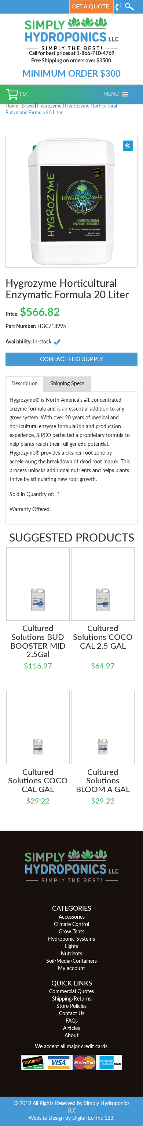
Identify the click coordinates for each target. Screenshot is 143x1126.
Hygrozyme (49, 106)
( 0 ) (23, 94)
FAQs (72, 1021)
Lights (71, 946)
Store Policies (71, 1006)
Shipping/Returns (71, 999)
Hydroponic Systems (71, 939)
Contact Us (71, 1013)
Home (12, 106)
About (71, 1035)
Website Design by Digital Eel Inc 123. (71, 1118)
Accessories (72, 917)
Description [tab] (24, 383)
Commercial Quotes (71, 991)
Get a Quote (90, 7)
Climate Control (71, 924)
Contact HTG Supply (71, 359)
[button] (111, 94)
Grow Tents (71, 931)
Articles (71, 1028)
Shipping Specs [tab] (67, 383)
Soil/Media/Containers (71, 961)
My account (71, 968)
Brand (28, 106)
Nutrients (71, 953)
